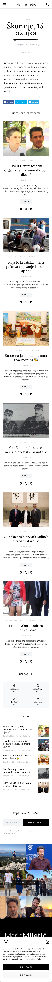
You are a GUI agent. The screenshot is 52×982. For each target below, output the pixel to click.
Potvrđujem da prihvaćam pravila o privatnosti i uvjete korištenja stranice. (23, 832)
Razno (38, 350)
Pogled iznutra (38, 620)
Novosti (26, 19)
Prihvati (26, 967)
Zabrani (26, 975)
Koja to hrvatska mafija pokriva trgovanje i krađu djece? (26, 266)
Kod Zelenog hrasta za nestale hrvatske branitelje (26, 449)
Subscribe (34, 822)
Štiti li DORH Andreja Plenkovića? (26, 628)
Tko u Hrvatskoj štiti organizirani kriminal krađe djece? (26, 170)
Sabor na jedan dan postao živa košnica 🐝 (26, 357)
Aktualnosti (21, 160)
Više (24, 201)
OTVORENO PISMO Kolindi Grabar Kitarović (26, 539)
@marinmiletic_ (24, 882)
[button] (47, 941)
